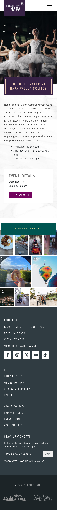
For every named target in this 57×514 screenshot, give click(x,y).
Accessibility (13, 425)
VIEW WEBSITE (20, 194)
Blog (7, 370)
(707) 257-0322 (14, 339)
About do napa (14, 406)
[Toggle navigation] (49, 5)
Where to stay (14, 382)
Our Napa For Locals (18, 388)
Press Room (12, 418)
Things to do (13, 376)
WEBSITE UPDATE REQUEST (21, 345)
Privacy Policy (14, 412)
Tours (8, 395)
